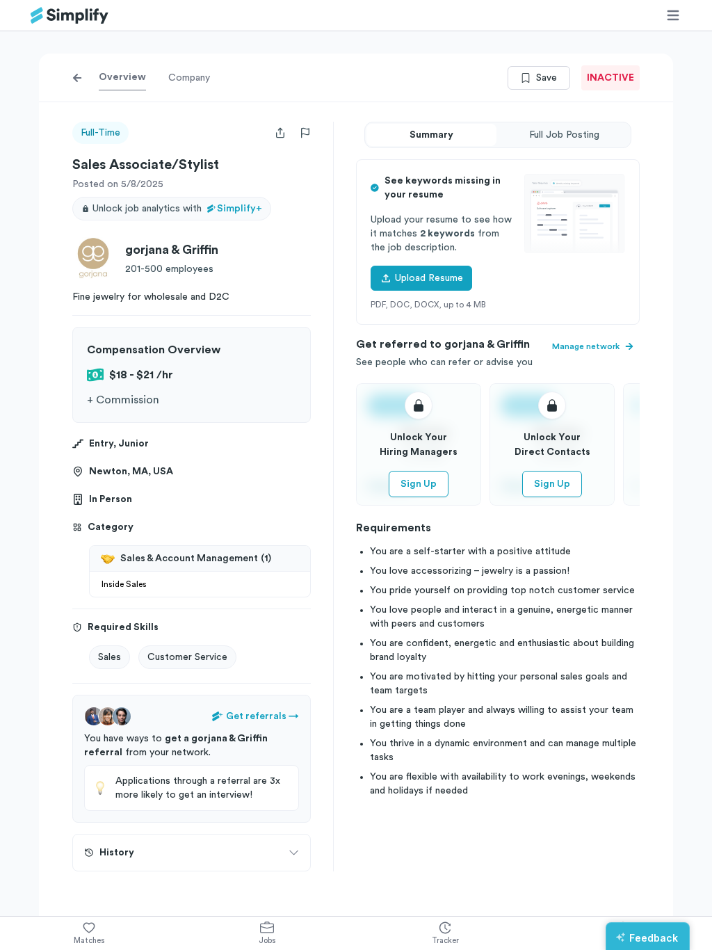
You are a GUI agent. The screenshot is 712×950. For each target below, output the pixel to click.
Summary (431, 135)
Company (189, 78)
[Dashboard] (69, 15)
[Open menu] (673, 15)
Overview (122, 77)
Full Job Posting (564, 135)
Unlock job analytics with (177, 209)
